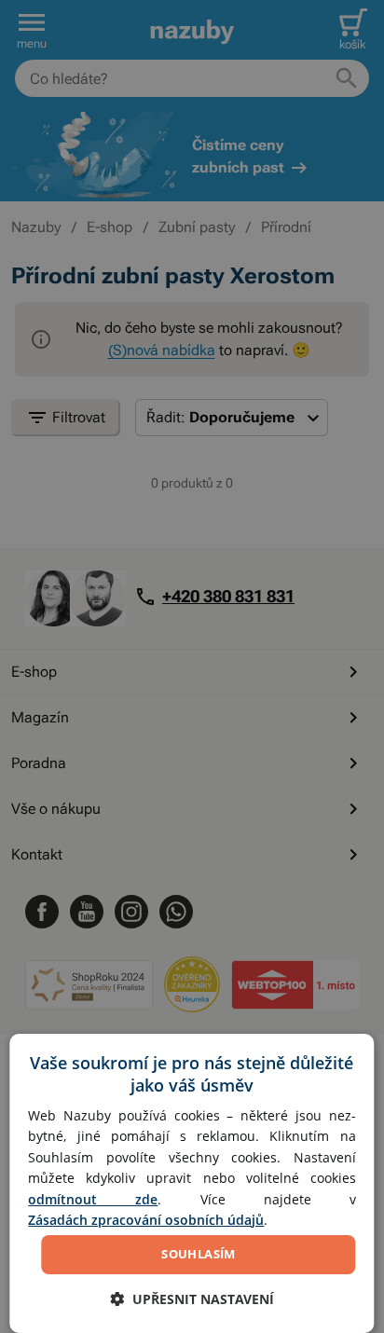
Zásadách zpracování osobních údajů (146, 1220)
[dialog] (191, 1183)
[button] (192, 1299)
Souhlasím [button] (198, 1253)
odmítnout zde (93, 1199)
